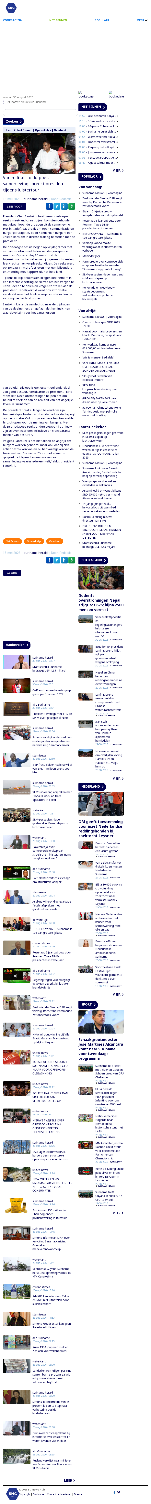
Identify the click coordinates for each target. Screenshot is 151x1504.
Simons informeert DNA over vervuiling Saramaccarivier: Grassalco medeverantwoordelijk (51, 1243)
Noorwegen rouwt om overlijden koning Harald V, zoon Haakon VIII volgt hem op (108, 758)
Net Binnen (24, 130)
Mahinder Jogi (91, 256)
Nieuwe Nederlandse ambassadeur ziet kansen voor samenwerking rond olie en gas (108, 921)
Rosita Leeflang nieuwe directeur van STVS (97, 519)
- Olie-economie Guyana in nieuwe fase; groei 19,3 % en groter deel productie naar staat (98, 116)
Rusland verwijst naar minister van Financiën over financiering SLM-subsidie (52, 1464)
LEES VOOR (14, 206)
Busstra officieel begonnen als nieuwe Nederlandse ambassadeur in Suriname (108, 948)
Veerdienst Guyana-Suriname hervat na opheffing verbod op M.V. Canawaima (51, 1272)
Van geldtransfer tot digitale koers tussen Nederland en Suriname (108, 868)
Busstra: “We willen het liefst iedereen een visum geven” (107, 847)
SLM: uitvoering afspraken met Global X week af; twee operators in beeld (52, 796)
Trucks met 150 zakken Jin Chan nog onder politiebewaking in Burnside (49, 1214)
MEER (140, 20)
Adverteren (65, 1494)
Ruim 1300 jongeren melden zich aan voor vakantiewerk (50, 1349)
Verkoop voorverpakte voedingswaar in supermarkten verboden (102, 246)
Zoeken (12, 121)
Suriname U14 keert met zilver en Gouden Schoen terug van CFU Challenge (109, 1071)
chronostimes (41, 943)
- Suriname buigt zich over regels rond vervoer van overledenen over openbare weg (98, 131)
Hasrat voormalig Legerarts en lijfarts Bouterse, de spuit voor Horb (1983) (102, 335)
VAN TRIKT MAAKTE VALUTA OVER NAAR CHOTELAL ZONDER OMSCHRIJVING (100, 366)
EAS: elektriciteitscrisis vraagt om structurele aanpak (51, 880)
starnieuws (39, 755)
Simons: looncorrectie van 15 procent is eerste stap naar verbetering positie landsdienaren (51, 1407)
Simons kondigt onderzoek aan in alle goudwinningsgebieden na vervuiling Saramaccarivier (52, 741)
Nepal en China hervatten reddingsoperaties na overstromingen (108, 678)
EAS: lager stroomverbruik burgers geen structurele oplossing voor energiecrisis (50, 1155)
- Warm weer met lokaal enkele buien (98, 137)
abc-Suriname (41, 704)
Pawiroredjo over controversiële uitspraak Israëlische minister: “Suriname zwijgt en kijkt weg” (52, 852)
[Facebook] (114, 1492)
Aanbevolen (15, 645)
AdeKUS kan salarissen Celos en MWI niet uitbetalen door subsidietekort (50, 1300)
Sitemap (78, 1494)
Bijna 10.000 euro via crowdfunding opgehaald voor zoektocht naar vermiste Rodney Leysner (108, 894)
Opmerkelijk (43, 130)
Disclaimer (39, 1494)
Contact (51, 1494)
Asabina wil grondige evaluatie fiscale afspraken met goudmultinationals (51, 905)
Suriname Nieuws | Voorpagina (102, 193)
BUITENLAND (91, 560)
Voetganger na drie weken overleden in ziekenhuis (99, 483)
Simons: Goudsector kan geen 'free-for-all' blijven (51, 1325)
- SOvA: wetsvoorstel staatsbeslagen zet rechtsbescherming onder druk (98, 121)
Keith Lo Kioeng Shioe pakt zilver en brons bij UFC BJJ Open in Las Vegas (109, 1174)
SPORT (86, 1004)
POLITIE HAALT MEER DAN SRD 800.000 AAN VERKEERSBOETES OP (50, 1097)
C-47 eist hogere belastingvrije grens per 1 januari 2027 (51, 692)
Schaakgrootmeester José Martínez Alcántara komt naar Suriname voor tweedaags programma (100, 1049)
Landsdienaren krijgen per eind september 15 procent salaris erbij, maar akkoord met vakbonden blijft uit (51, 1376)
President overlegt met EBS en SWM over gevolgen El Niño (52, 716)
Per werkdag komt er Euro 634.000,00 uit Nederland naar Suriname (101, 348)
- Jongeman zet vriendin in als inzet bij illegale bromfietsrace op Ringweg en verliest (98, 152)
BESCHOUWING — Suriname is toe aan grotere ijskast (52, 931)
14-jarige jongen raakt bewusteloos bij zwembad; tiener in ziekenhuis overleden (101, 507)
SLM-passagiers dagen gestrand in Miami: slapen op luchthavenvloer (50, 823)
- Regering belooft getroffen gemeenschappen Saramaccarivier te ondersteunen (98, 147)
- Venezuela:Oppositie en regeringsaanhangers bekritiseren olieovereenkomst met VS (98, 157)
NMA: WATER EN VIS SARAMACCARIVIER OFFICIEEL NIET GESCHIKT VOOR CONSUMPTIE (52, 1185)
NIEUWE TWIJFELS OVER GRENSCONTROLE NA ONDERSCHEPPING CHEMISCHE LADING (48, 1126)
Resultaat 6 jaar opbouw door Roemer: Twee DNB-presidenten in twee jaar (51, 956)
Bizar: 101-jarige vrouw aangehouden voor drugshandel (102, 213)
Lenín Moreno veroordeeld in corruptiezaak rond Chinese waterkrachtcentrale (108, 702)
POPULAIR (102, 20)
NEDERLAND (90, 786)
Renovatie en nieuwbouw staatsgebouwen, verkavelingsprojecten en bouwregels (98, 293)
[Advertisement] (75, 56)
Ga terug (12, 572)
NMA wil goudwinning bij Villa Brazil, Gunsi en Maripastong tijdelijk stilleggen (50, 1038)
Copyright (24, 1494)
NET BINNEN (58, 20)
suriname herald (36, 199)
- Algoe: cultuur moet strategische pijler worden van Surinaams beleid (98, 162)
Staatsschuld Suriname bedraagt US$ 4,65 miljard (48, 669)
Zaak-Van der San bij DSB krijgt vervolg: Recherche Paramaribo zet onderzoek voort (52, 1011)
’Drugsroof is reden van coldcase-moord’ (97, 378)
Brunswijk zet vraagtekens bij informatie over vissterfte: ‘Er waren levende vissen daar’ (51, 1437)
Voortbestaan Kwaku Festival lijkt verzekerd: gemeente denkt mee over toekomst (108, 974)
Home (9, 130)
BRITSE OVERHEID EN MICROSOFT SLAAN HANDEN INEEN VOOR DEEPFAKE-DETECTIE (101, 531)
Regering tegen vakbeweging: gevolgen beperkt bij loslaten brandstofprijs (51, 983)
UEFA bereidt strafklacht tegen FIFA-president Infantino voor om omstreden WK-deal (108, 1096)
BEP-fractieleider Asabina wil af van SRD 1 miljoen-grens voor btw (52, 768)
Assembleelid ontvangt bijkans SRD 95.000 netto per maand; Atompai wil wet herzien (101, 494)
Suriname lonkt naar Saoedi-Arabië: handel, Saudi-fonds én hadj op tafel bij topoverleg (101, 472)
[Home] (11, 8)
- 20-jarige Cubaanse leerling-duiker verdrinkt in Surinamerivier (98, 126)
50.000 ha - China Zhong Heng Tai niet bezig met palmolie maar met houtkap (101, 411)
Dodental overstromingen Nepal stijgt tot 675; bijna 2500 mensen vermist (100, 602)
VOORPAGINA (12, 20)
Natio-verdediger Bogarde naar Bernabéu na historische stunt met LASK (109, 1123)
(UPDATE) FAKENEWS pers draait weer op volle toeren (99, 400)
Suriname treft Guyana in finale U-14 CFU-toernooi (108, 1196)
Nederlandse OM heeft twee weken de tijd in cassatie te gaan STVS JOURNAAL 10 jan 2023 (100, 451)
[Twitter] (118, 1492)
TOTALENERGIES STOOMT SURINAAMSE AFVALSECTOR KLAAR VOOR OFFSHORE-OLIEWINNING (50, 1067)
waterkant (39, 810)
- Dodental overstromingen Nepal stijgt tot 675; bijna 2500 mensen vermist (98, 142)
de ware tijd (40, 919)
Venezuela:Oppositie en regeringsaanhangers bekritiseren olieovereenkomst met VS (108, 626)
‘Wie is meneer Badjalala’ (98, 357)
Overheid (60, 130)
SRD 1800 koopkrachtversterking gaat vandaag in (100, 389)
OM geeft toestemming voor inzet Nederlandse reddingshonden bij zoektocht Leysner (100, 828)
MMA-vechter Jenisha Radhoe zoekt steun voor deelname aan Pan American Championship (109, 1150)
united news (40, 1052)
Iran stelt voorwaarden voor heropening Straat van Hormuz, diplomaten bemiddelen (107, 731)
